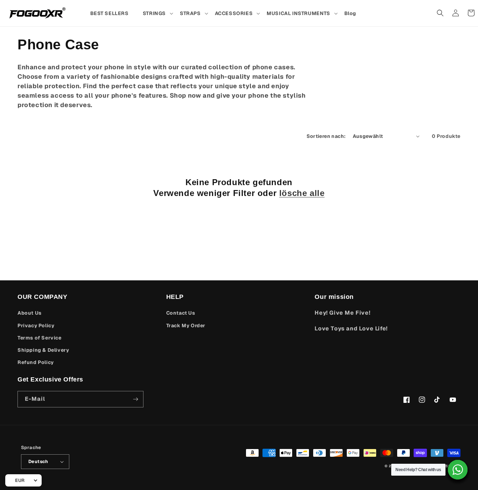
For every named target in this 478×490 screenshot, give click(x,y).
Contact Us (180, 313)
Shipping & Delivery (43, 350)
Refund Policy (35, 362)
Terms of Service (39, 338)
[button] (157, 13)
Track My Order (185, 325)
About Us (29, 313)
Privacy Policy (35, 325)
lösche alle (302, 193)
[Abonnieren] (135, 399)
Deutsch (38, 461)
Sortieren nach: (326, 136)
